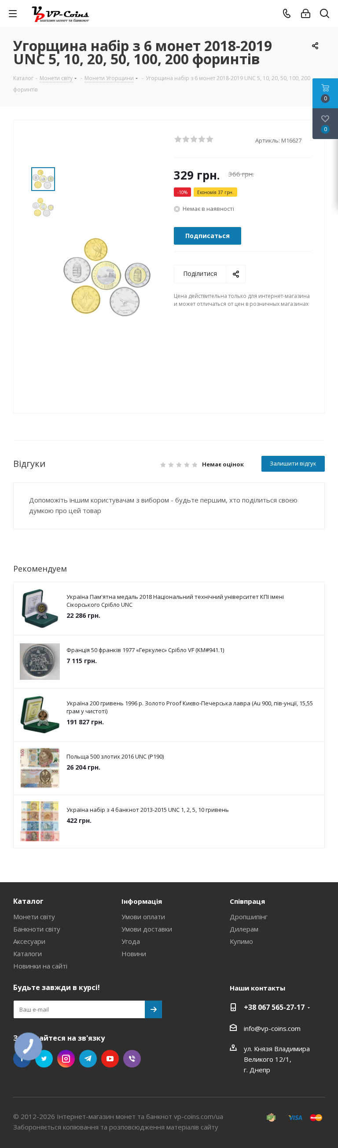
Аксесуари (29, 941)
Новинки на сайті (40, 965)
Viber (132, 1058)
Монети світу (34, 916)
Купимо (241, 941)
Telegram (88, 1058)
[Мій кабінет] (305, 13)
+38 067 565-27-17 (274, 1007)
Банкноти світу (36, 928)
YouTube (110, 1058)
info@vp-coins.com (272, 1028)
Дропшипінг (249, 916)
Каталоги (27, 953)
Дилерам (244, 928)
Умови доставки (146, 928)
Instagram (66, 1058)
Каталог (28, 901)
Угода (130, 941)
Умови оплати (143, 916)
